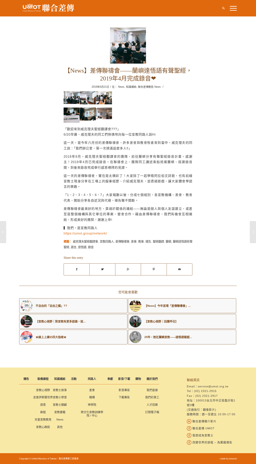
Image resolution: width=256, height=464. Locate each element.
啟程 (43, 412)
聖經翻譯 (158, 241)
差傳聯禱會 (122, 241)
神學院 (92, 404)
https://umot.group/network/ (85, 233)
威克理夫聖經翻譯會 (85, 241)
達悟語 (82, 247)
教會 (141, 241)
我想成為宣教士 (202, 435)
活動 (74, 378)
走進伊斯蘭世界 (43, 397)
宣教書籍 (59, 412)
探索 (43, 404)
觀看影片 (209, 409)
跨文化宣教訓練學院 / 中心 (92, 413)
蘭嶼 (168, 241)
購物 (138, 378)
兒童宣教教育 (43, 419)
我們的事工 (152, 397)
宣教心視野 (43, 390)
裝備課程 (43, 378)
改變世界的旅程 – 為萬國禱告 (211, 442)
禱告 (148, 241)
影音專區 (124, 390)
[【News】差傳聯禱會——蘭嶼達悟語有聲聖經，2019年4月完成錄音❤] (128, 45)
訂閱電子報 (152, 412)
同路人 (92, 378)
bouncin (233, 458)
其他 (60, 426)
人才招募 (152, 404)
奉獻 (110, 378)
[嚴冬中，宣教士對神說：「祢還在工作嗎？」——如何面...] (253, 232)
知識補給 (131, 86)
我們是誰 (152, 390)
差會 (134, 241)
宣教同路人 (107, 241)
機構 (92, 397)
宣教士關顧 (60, 404)
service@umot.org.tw (213, 386)
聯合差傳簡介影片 (203, 421)
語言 (73, 247)
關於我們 (152, 378)
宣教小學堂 (60, 397)
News (121, 86)
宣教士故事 (60, 390)
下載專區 (124, 397)
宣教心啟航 (43, 426)
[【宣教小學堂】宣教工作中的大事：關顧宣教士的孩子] (3, 232)
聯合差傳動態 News (149, 86)
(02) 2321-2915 (205, 391)
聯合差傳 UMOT (203, 428)
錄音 (91, 247)
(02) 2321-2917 (206, 395)
